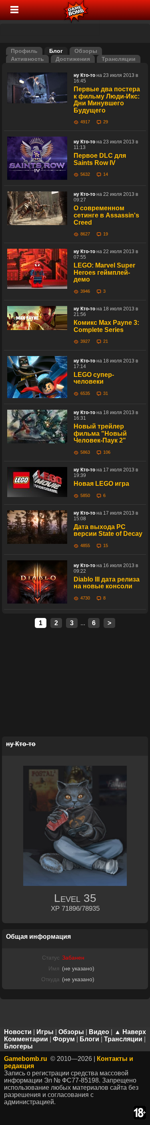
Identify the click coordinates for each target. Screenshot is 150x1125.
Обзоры (85, 51)
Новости (18, 1031)
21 (105, 341)
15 (105, 545)
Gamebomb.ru (25, 1058)
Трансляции (119, 59)
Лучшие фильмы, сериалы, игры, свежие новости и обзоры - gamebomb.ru (76, 10)
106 (106, 452)
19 (105, 233)
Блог (56, 51)
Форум (64, 1039)
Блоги (89, 1039)
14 (105, 174)
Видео (99, 1031)
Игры (45, 1031)
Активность (27, 59)
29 (105, 121)
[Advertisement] (75, 683)
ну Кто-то (84, 75)
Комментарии (26, 1039)
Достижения (73, 59)
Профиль (24, 51)
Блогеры (18, 1046)
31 (105, 393)
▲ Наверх (130, 1031)
